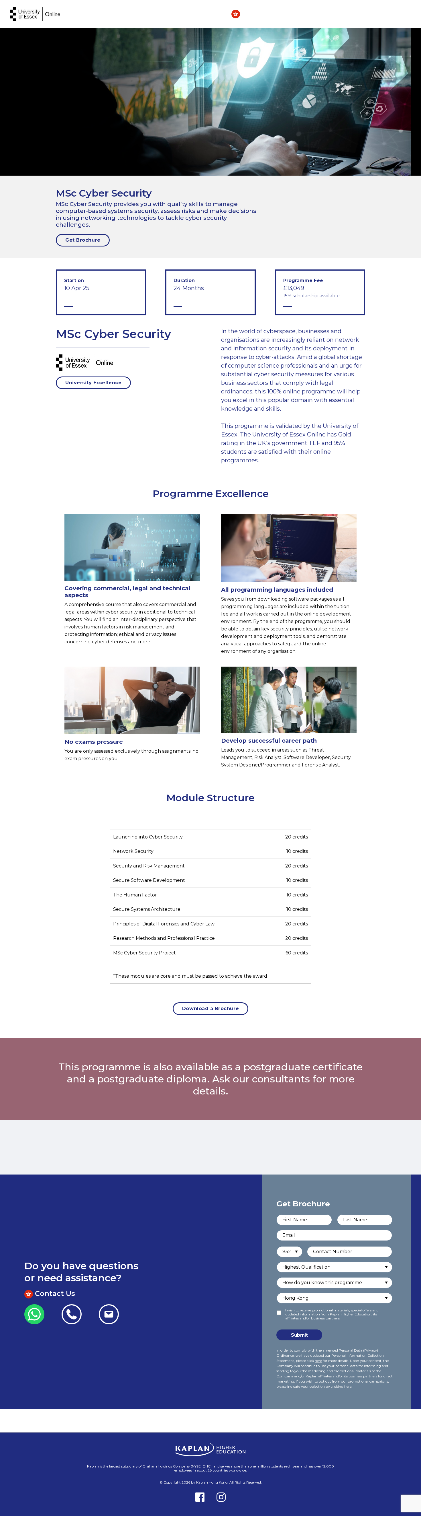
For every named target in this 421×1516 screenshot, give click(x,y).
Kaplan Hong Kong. (212, 1482)
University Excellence (93, 382)
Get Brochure (82, 240)
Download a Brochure (210, 1008)
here (318, 1360)
